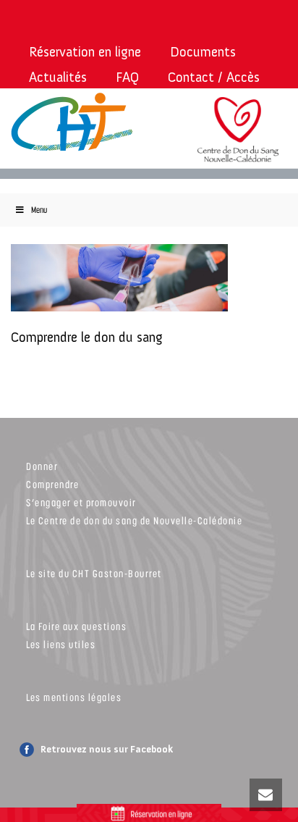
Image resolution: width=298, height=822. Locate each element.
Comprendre (52, 484)
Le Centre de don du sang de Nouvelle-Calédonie (134, 520)
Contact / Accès (214, 77)
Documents (203, 51)
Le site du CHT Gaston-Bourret (94, 573)
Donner (42, 466)
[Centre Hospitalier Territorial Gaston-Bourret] (67, 122)
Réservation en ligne (85, 51)
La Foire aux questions (76, 626)
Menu (39, 209)
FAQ (127, 77)
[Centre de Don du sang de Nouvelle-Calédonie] (238, 138)
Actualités (58, 77)
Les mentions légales (74, 697)
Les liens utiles (60, 644)
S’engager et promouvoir (81, 502)
